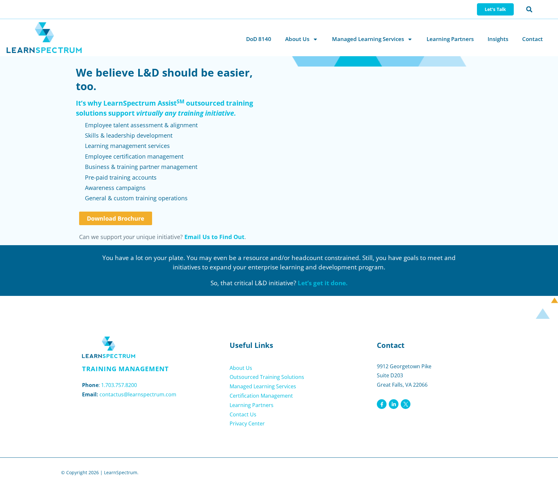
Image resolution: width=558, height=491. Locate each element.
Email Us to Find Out (214, 237)
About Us (297, 39)
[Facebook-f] (382, 404)
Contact (532, 39)
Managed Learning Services (368, 39)
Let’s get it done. (322, 283)
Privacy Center (247, 423)
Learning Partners (450, 39)
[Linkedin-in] (393, 404)
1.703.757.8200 (119, 385)
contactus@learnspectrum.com (137, 394)
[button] (529, 9)
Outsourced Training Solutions (267, 377)
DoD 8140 (258, 39)
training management (125, 368)
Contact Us (243, 414)
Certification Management (261, 395)
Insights (498, 39)
